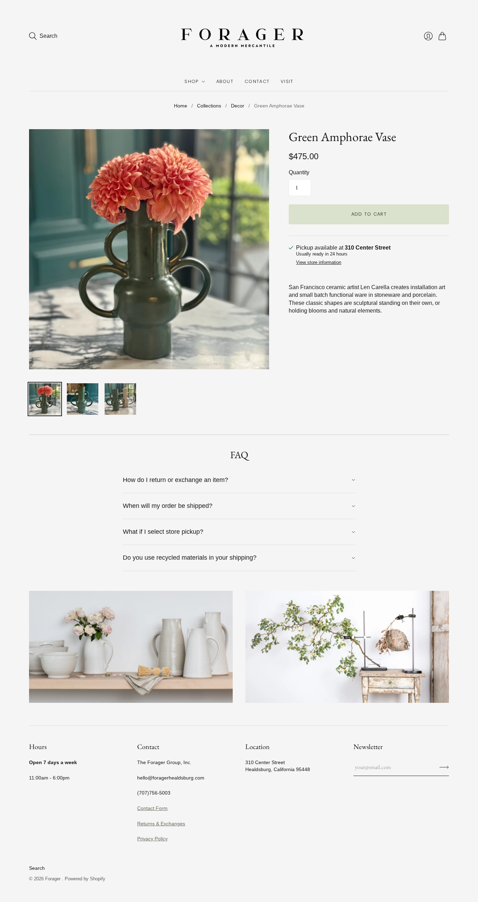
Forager (53, 878)
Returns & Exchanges (161, 823)
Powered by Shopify (85, 878)
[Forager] (239, 36)
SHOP (191, 81)
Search (37, 868)
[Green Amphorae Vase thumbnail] (45, 399)
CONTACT (257, 81)
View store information (318, 262)
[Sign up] (444, 767)
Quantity (299, 172)
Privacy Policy (152, 838)
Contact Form (152, 808)
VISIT (287, 81)
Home (180, 106)
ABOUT (225, 81)
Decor (237, 106)
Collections (209, 106)
